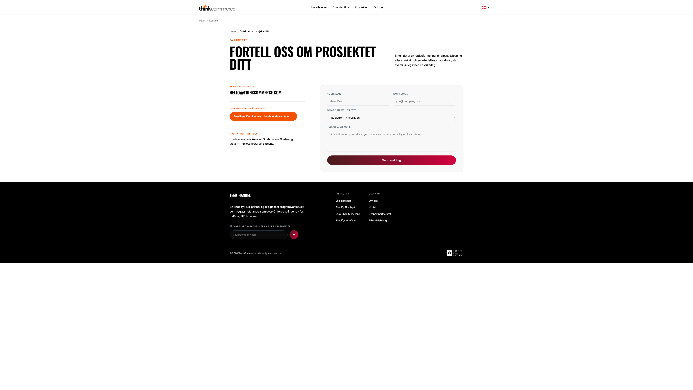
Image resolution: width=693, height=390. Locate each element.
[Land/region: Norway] (486, 7)
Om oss (373, 200)
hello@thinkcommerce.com (256, 93)
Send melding (391, 160)
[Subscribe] (293, 234)
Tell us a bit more (339, 126)
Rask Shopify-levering (347, 213)
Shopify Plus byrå (345, 207)
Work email (400, 93)
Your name (334, 93)
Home (233, 31)
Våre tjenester (343, 200)
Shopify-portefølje (345, 220)
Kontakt (373, 207)
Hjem (202, 20)
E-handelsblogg (378, 220)
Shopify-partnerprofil (380, 213)
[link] (263, 116)
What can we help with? (343, 110)
